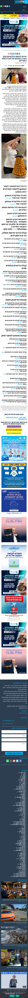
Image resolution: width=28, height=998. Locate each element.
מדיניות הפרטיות (10, 993)
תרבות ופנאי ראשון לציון (19, 876)
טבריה (23, 813)
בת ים (5, 15)
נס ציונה (18, 18)
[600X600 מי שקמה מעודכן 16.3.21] (14, 487)
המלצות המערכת (21, 797)
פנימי (24, 852)
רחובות (13, 18)
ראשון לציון (14, 15)
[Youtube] (5, 6)
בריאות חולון (22, 787)
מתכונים (23, 832)
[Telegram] (7, 6)
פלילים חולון (22, 849)
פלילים (23, 846)
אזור (24, 774)
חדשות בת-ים (22, 802)
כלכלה (23, 820)
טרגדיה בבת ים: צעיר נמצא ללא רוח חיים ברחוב (17, 967)
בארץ (24, 50)
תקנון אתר (24, 710)
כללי (24, 826)
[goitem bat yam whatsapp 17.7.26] (14, 569)
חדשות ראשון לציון (20, 805)
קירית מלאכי (22, 856)
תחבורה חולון (22, 868)
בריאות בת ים (22, 786)
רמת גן (23, 863)
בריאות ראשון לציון (20, 789)
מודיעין (23, 830)
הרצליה (23, 798)
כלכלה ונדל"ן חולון (20, 823)
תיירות (23, 869)
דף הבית (24, 6)
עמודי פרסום (22, 845)
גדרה (24, 793)
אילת (24, 775)
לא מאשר (12, 995)
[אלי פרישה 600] (14, 47)
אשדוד (23, 777)
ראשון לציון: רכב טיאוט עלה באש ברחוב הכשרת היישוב (15, 922)
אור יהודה (23, 772)
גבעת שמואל (22, 792)
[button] (26, 2)
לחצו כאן (8, 198)
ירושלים (23, 819)
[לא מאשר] (25, 994)
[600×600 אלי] (14, 620)
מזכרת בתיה (22, 831)
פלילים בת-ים (22, 847)
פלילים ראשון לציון (20, 850)
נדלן (24, 835)
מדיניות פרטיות (23, 713)
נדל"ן (24, 834)
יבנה (24, 816)
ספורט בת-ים (22, 841)
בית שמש (23, 785)
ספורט (23, 839)
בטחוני (23, 783)
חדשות (23, 801)
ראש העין (23, 857)
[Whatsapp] (1, 6)
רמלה (24, 861)
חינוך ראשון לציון (21, 811)
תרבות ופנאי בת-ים (20, 873)
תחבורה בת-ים (21, 867)
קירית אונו (22, 854)
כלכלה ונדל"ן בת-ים (20, 822)
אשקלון (23, 778)
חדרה (24, 800)
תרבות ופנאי (22, 872)
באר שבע (23, 781)
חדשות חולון (22, 804)
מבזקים (23, 828)
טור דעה (23, 815)
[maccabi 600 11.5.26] (14, 514)
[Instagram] (3, 6)
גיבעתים (23, 794)
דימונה (23, 796)
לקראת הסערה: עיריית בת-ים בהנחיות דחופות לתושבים (15, 945)
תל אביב (23, 871)
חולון (23, 15)
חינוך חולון (22, 809)
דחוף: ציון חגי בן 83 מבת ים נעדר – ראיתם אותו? (16, 990)
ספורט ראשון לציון (20, 843)
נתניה (24, 838)
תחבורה (23, 865)
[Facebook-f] (9, 6)
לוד (24, 827)
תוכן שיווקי (22, 864)
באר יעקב (25, 18)
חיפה (24, 812)
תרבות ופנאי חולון (20, 875)
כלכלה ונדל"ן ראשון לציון (19, 824)
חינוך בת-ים (22, 808)
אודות (24, 10)
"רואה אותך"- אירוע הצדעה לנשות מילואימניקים (16, 418)
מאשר (17, 995)
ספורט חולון (22, 842)
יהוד (24, 817)
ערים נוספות (6, 18)
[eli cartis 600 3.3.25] (14, 542)
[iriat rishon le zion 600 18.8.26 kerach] (14, 460)
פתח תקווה (22, 853)
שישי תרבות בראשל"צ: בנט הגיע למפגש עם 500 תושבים (15, 900)
